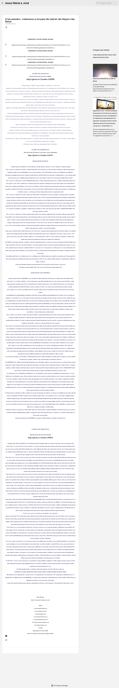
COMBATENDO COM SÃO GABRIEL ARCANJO (40, 39)
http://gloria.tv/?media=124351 (40, 155)
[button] (6, 27)
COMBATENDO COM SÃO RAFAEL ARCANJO (40, 51)
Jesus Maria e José (17, 3)
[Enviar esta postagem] (6, 636)
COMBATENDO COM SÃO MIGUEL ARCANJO (40, 62)
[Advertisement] (40, 668)
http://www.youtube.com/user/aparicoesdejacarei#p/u (40, 633)
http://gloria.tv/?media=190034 (40, 437)
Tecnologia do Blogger (60, 685)
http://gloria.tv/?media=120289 (40, 79)
